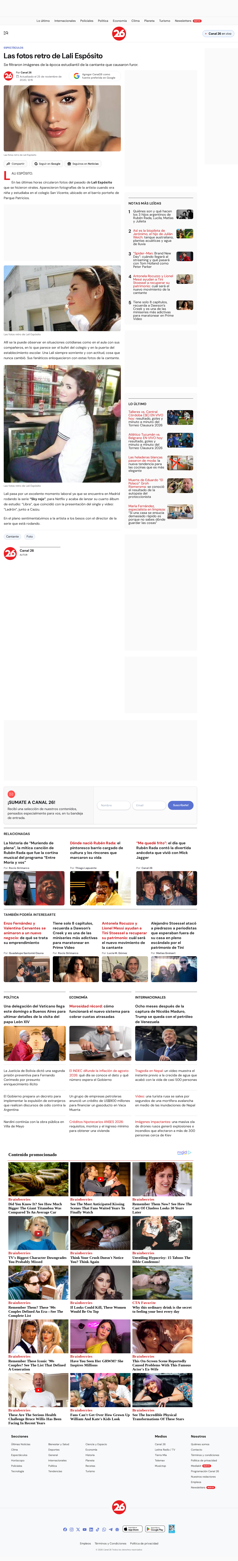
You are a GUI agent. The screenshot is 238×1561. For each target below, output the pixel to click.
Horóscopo (17, 1460)
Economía (78, 997)
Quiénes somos (200, 1444)
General (53, 1455)
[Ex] (78, 1529)
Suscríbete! (181, 805)
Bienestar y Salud (58, 1444)
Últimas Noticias (20, 1444)
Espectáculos (13, 47)
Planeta (90, 1460)
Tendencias (55, 1471)
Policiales (16, 1466)
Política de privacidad (204, 1460)
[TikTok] (97, 1529)
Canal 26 (26, 72)
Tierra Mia (161, 1455)
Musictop (160, 1466)
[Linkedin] (91, 1529)
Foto (30, 536)
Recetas (90, 1466)
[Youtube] (84, 1529)
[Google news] (117, 1529)
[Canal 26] (119, 1507)
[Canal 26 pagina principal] (119, 40)
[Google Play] (155, 1529)
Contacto (196, 1449)
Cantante (12, 536)
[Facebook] (65, 1529)
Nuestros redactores (203, 1476)
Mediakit (200, 1466)
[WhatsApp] (104, 1529)
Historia (90, 1455)
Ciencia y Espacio (96, 1444)
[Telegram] (110, 1529)
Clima (14, 1449)
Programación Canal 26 (205, 1471)
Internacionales (150, 997)
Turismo (90, 1471)
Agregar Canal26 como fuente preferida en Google (98, 76)
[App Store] (132, 1529)
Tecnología (17, 1471)
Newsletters (202, 1487)
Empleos (196, 1482)
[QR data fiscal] (172, 1532)
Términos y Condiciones (110, 1543)
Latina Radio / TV (165, 1449)
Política (11, 997)
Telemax (160, 1460)
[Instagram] (71, 1529)
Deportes (54, 1449)
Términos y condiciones (205, 1455)
